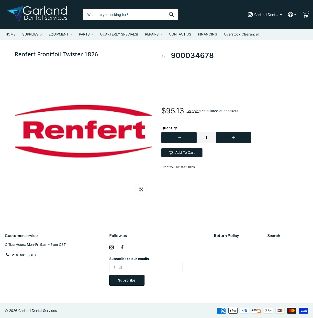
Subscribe (127, 280)
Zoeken (171, 14)
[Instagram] (111, 247)
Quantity (169, 128)
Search (273, 235)
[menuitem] (10, 34)
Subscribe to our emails (129, 259)
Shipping (194, 111)
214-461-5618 (24, 255)
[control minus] (179, 137)
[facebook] (122, 247)
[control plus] (233, 137)
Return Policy (226, 235)
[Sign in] (292, 14)
